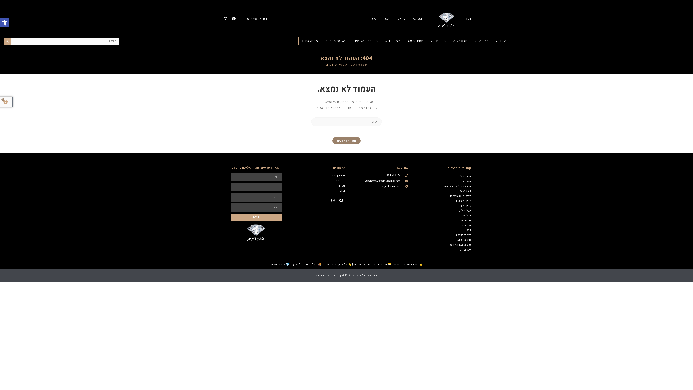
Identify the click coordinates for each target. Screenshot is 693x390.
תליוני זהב (465, 181)
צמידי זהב (466, 206)
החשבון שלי (418, 19)
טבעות (484, 41)
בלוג (374, 19)
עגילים (505, 41)
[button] (4, 22)
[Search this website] (346, 122)
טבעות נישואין (463, 240)
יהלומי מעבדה (335, 41)
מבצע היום (310, 41)
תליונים (440, 41)
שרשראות (460, 41)
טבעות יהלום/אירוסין (460, 245)
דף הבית (363, 64)
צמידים (394, 41)
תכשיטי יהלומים (366, 41)
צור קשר (400, 19)
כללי (468, 230)
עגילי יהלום (465, 211)
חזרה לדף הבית (346, 140)
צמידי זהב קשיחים (461, 201)
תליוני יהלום (464, 177)
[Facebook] (233, 18)
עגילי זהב (466, 216)
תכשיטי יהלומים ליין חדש (457, 186)
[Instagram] (225, 18)
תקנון (386, 19)
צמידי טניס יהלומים (460, 196)
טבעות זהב (465, 250)
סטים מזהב (415, 41)
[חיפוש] (7, 41)
